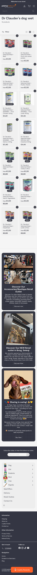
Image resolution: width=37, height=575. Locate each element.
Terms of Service (7, 536)
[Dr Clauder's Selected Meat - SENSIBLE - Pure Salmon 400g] (9, 133)
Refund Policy (6, 538)
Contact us (5, 526)
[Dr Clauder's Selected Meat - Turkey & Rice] (27, 162)
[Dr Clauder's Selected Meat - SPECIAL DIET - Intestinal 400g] (27, 133)
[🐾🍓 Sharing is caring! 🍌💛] (18, 384)
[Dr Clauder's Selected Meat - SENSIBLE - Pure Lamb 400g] (27, 104)
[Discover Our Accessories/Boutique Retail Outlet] (18, 269)
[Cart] (29, 6)
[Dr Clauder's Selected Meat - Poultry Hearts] (27, 77)
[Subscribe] (28, 454)
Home (3, 556)
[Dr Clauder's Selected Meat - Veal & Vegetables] (9, 191)
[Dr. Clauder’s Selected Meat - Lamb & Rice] (27, 221)
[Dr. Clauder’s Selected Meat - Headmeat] (9, 221)
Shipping (4, 519)
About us (4, 521)
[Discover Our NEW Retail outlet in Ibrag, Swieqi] (18, 329)
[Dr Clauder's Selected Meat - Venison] (27, 190)
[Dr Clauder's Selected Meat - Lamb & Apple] (9, 77)
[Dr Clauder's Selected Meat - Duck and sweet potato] (27, 49)
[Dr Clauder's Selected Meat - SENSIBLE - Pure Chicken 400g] (9, 104)
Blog (3, 561)
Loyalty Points (6, 524)
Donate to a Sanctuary (8, 558)
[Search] (33, 11)
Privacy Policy (6, 534)
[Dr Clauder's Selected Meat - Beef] (9, 48)
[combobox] (18, 11)
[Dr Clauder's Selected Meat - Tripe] (9, 162)
